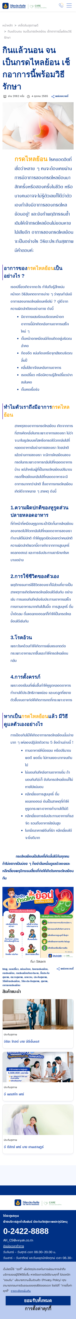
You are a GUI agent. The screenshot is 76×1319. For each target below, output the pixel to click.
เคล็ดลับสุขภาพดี (28, 25)
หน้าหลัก (7, 25)
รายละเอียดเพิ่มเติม (21, 1291)
